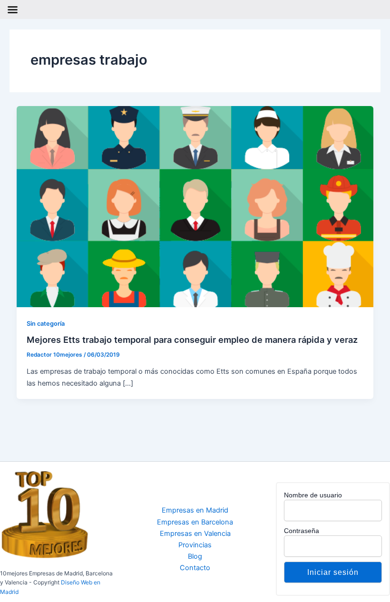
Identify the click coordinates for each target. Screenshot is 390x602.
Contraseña (301, 530)
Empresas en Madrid (195, 510)
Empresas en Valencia (195, 533)
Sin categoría (46, 323)
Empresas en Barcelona (195, 522)
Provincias (195, 545)
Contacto (195, 567)
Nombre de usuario (313, 495)
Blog (195, 556)
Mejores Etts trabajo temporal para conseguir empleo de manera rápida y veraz (192, 339)
